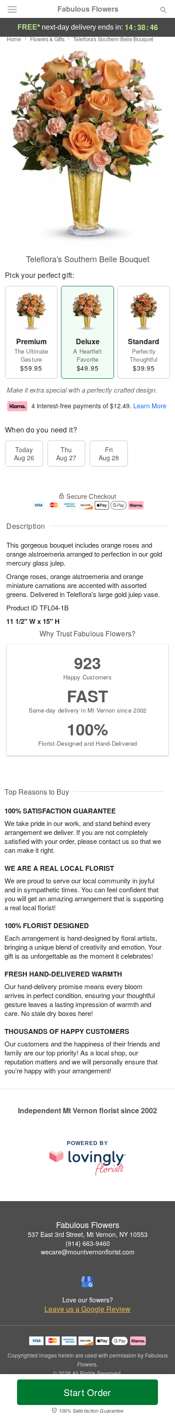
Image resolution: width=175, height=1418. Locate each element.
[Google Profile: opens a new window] (87, 1281)
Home (14, 39)
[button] (156, 1398)
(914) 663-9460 (88, 1243)
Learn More (149, 405)
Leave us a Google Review (87, 1309)
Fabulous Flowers (87, 9)
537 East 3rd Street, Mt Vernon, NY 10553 (88, 1234)
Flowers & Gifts (47, 39)
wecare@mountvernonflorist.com (88, 1251)
